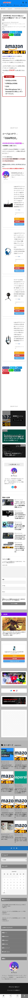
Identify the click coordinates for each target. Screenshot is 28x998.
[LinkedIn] (17, 35)
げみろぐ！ (17, 990)
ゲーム (18, 26)
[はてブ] (19, 32)
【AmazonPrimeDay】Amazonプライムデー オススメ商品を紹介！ (7, 766)
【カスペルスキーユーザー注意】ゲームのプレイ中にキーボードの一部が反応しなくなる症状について (21, 790)
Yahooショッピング (19, 224)
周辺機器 (5, 25)
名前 (3, 579)
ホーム (3, 5)
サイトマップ (6, 948)
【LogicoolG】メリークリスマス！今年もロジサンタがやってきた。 (7, 838)
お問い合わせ (7, 951)
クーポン (15, 23)
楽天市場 (17, 221)
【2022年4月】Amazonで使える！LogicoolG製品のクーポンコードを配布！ (7, 790)
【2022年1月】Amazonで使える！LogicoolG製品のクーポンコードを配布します (21, 815)
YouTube (24, 5)
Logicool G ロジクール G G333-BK (14, 651)
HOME (3, 8)
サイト (3, 591)
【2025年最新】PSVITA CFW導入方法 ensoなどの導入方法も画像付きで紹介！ (14, 905)
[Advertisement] (14, 112)
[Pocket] (5, 35)
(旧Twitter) (9, 5)
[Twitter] (13, 32)
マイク (21, 26)
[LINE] (11, 35)
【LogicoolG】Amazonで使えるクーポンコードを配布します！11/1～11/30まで (21, 840)
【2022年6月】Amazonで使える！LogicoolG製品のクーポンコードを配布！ (21, 766)
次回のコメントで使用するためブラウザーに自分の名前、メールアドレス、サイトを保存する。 (13, 600)
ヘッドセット (20, 23)
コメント (4, 565)
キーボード (10, 23)
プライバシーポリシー (14, 987)
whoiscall (5, 920)
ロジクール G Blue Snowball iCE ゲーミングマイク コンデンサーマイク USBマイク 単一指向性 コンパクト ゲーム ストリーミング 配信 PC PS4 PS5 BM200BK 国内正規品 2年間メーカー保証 (19, 288)
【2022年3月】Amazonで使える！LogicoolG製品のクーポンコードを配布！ (20, 548)
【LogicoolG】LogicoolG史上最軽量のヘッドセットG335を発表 (20, 526)
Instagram (17, 5)
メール (3, 585)
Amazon (5, 26)
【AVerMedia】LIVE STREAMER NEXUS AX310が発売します (20, 537)
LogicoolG (10, 8)
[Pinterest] (5, 37)
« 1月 (4, 892)
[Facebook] (5, 32)
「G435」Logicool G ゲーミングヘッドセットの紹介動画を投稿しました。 (20, 504)
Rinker (19, 209)
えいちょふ (5, 914)
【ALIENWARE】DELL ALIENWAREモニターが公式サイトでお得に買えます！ (20, 515)
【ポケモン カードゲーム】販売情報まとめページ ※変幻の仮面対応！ (14, 912)
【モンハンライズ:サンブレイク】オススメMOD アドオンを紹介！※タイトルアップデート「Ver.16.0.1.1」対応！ (14, 633)
